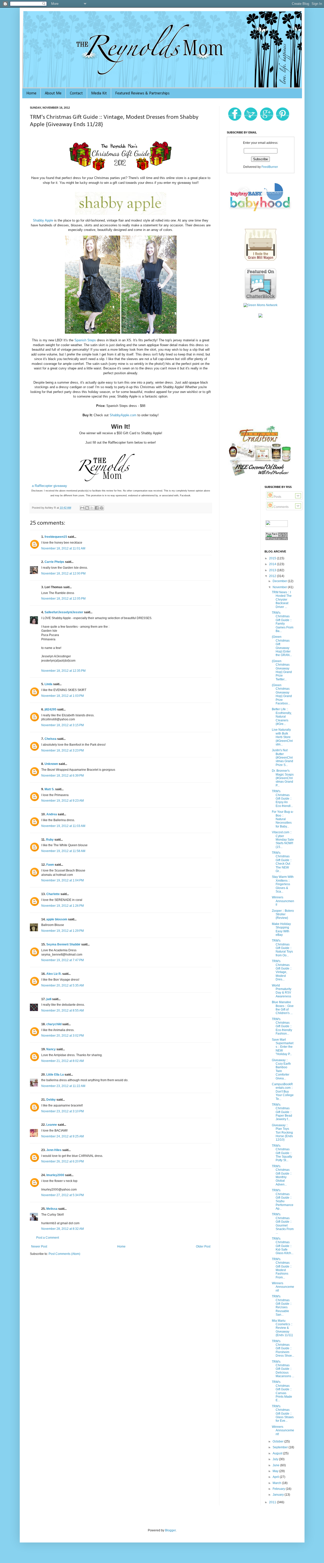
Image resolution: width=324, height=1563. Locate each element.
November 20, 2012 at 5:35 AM (62, 985)
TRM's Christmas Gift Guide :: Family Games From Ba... (282, 622)
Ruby (50, 839)
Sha (36, 220)
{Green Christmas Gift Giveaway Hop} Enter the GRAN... (282, 646)
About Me (53, 93)
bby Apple (46, 220)
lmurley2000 (55, 1175)
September (281, 1447)
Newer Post (39, 1246)
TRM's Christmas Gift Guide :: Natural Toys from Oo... (282, 948)
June (276, 1465)
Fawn (50, 864)
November (280, 587)
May (276, 1471)
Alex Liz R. (54, 974)
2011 (273, 1502)
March (277, 1483)
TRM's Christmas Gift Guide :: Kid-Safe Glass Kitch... (282, 1246)
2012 (273, 576)
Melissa (51, 1209)
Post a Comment (47, 1237)
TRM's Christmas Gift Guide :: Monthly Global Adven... (282, 1175)
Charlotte (53, 894)
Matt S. (49, 789)
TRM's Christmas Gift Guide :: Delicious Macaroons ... (283, 1369)
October (278, 1441)
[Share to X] (91, 507)
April (276, 1477)
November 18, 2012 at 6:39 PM (62, 775)
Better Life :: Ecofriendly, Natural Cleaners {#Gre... (282, 716)
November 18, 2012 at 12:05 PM (63, 598)
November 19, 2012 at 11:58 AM (63, 851)
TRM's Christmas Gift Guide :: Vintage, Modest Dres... (282, 970)
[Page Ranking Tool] (277, 540)
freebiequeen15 (56, 537)
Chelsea (50, 739)
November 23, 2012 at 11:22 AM (63, 1086)
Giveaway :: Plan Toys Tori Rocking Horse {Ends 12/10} (282, 1132)
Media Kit (99, 93)
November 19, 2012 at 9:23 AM (62, 800)
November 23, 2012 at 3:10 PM (62, 1111)
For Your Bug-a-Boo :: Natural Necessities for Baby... (283, 819)
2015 (273, 558)
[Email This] (82, 507)
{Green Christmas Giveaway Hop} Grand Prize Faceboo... (282, 694)
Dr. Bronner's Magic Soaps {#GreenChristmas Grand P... (283, 778)
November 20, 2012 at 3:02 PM (62, 1035)
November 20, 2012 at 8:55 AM (62, 1010)
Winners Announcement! (283, 1286)
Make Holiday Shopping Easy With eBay (281, 929)
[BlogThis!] (87, 507)
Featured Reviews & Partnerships (142, 93)
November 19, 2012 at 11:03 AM (63, 826)
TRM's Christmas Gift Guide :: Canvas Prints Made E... (282, 1391)
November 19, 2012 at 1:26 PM (62, 905)
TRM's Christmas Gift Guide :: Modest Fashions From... (282, 1268)
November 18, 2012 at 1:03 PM (62, 696)
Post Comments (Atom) (64, 1254)
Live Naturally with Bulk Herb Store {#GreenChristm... (282, 737)
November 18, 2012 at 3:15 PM (62, 725)
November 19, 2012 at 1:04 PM (62, 880)
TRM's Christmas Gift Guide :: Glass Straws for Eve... (283, 1413)
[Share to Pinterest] (101, 507)
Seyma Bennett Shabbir (63, 944)
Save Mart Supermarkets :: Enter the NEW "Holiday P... (282, 1047)
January (279, 1494)
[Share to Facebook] (96, 507)
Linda (48, 684)
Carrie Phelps (54, 562)
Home (31, 93)
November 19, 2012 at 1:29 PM (62, 931)
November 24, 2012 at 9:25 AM (62, 1136)
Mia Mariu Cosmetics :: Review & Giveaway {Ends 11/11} (282, 1328)
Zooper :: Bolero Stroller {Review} (283, 914)
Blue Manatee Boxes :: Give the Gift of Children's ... (283, 1007)
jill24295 (50, 709)
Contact (76, 93)
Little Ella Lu (55, 1074)
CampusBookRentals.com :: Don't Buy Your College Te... (283, 1091)
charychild (54, 1024)
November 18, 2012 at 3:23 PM (62, 750)
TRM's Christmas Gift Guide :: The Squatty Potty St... (282, 1153)
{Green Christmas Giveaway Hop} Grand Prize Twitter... (282, 670)
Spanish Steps (85, 340)
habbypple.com (123, 415)
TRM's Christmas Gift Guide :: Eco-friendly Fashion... (282, 1026)
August (278, 1453)
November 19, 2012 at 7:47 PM (62, 960)
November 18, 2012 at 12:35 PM (63, 670)
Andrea (51, 814)
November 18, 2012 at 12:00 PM (63, 573)
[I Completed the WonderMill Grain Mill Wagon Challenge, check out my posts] (260, 260)
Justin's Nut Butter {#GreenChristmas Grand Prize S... (282, 757)
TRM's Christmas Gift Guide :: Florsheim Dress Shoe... (283, 1348)
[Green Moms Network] (260, 305)
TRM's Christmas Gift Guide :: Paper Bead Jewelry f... (282, 1112)
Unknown (51, 764)
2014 (273, 564)
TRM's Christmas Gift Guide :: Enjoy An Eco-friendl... (282, 798)
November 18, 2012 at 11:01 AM (63, 548)
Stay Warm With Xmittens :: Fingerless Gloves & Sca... (283, 884)
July (276, 1459)
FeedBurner (269, 167)
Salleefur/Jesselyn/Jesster (64, 612)
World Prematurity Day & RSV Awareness (281, 991)
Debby (51, 1099)
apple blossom (56, 919)
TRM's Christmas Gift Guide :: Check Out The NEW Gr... (282, 862)
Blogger (170, 1530)
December (280, 581)
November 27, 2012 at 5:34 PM (62, 1195)
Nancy (51, 1049)
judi (48, 999)
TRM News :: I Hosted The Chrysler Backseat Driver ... (282, 599)
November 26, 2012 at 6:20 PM (62, 1161)
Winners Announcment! (283, 901)
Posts (277, 497)
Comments (281, 507)
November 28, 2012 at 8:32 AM (62, 1229)
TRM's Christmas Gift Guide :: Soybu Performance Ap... (282, 1199)
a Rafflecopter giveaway (49, 486)
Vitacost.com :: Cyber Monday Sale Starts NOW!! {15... (283, 839)
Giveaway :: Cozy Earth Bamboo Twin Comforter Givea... (281, 1069)
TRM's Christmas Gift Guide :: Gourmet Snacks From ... (283, 1223)
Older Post (203, 1246)
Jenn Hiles (54, 1150)
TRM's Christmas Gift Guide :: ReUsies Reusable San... (282, 1305)
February (279, 1489)
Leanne (51, 1124)
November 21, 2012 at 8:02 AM (62, 1061)
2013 (273, 570)
